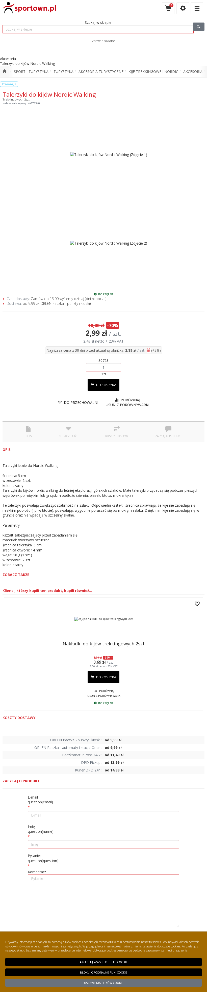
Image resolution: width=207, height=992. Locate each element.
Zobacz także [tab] (68, 436)
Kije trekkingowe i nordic (153, 71)
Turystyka (63, 71)
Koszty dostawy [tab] (116, 436)
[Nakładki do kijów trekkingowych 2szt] (103, 619)
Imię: (41, 829)
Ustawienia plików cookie (103, 983)
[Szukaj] (198, 27)
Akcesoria (192, 71)
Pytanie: (43, 858)
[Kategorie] (197, 8)
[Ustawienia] (182, 8)
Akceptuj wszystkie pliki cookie (103, 962)
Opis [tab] (28, 436)
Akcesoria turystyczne (101, 71)
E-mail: (40, 800)
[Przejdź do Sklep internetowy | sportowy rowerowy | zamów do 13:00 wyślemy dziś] (4, 71)
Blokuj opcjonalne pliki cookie (103, 972)
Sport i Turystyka (31, 71)
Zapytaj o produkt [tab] (168, 436)
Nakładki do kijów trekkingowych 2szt (104, 644)
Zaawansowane (103, 40)
